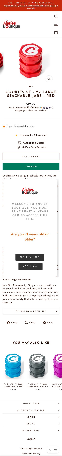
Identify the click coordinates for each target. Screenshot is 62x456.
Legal (31, 423)
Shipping (19, 110)
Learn (31, 417)
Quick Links (31, 403)
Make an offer (31, 167)
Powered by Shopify (31, 453)
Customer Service (31, 410)
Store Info (31, 430)
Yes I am (30, 266)
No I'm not (30, 257)
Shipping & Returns (31, 311)
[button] (31, 107)
